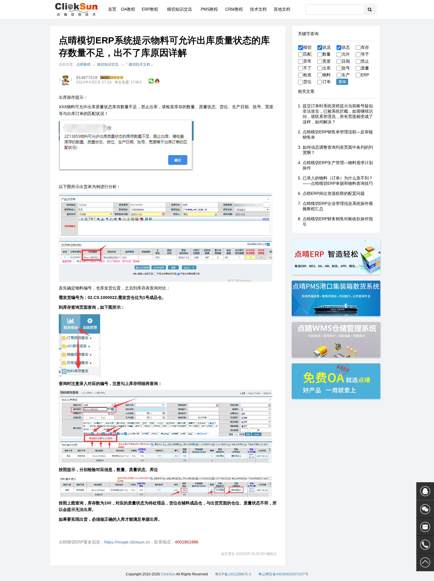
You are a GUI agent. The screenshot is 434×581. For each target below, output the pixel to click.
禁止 (365, 61)
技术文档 (258, 9)
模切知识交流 (179, 9)
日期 (346, 61)
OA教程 (128, 9)
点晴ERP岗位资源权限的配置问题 (334, 193)
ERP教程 (150, 9)
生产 (346, 74)
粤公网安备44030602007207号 (283, 574)
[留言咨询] (425, 527)
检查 (307, 74)
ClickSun (168, 574)
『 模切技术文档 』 (139, 64)
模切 (307, 47)
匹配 (307, 54)
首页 (112, 9)
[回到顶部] (425, 562)
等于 (365, 54)
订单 (326, 81)
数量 (326, 54)
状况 (326, 47)
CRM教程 (234, 9)
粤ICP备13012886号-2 (233, 574)
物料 (326, 74)
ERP (365, 74)
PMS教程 (209, 9)
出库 (326, 68)
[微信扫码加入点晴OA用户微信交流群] (425, 509)
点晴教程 (83, 64)
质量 (365, 68)
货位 (307, 81)
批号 (346, 68)
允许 (346, 54)
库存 (365, 47)
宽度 (326, 61)
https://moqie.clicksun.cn (127, 542)
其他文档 (282, 9)
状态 (346, 47)
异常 (307, 61)
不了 (307, 68)
